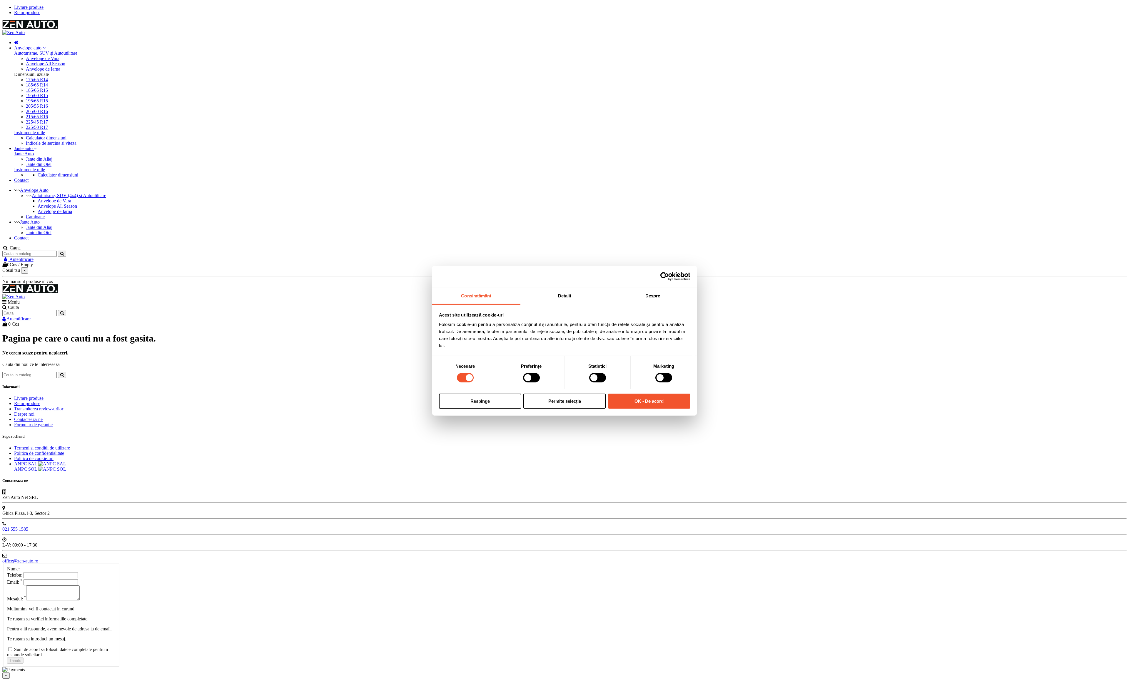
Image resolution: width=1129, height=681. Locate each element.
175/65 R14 (37, 79)
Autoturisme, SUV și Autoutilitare (45, 53)
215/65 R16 (37, 116)
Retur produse (27, 12)
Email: (14, 582)
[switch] (531, 377)
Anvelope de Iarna (43, 68)
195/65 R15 (37, 100)
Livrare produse (29, 7)
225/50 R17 (37, 127)
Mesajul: (16, 598)
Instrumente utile (29, 132)
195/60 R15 (37, 95)
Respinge (480, 401)
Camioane (35, 216)
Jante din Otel (38, 164)
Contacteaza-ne (28, 419)
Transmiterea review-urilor (38, 408)
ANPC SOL (26, 469)
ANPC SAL (26, 463)
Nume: (13, 568)
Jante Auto (24, 153)
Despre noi (24, 414)
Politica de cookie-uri (34, 458)
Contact (21, 237)
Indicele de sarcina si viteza (51, 143)
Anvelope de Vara (42, 58)
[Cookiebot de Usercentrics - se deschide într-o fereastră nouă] (664, 276)
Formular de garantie (33, 424)
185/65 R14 (37, 84)
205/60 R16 (37, 111)
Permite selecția (564, 401)
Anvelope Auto (34, 190)
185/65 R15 (37, 90)
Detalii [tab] (564, 295)
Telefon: (15, 574)
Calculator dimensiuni (46, 137)
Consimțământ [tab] (476, 295)
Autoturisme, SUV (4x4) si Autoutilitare (69, 195)
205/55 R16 (37, 106)
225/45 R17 (37, 121)
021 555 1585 (15, 529)
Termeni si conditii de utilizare (42, 447)
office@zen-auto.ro (20, 560)
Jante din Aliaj (39, 158)
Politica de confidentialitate (39, 453)
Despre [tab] (652, 295)
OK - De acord (649, 401)
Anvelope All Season (45, 63)
